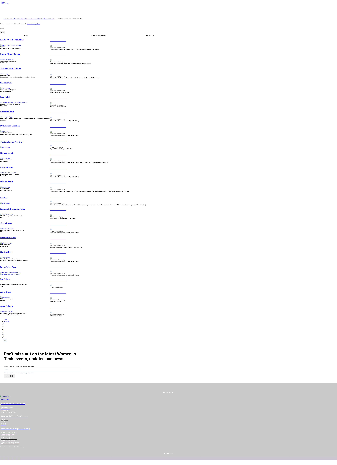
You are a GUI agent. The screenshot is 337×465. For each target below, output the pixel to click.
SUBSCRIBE (9, 376)
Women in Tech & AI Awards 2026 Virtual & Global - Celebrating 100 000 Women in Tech (29, 18)
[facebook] (2, 458)
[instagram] (10, 458)
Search (2, 28)
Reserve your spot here (33, 24)
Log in (3, 2)
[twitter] (14, 458)
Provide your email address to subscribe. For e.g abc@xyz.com (19, 373)
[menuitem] (7, 407)
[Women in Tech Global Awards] (58, 40)
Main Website (5, 3)
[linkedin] (6, 458)
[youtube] (19, 458)
